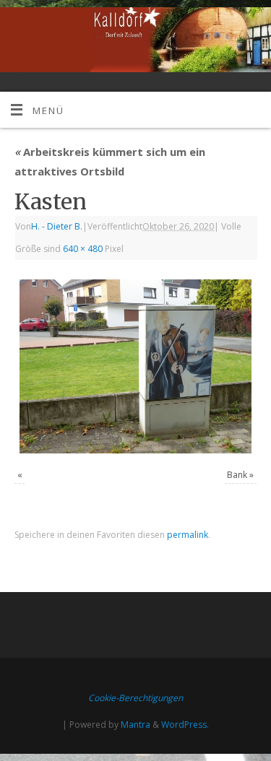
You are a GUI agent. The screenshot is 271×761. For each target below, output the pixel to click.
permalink (187, 535)
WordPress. (185, 724)
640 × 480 (83, 249)
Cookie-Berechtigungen (135, 698)
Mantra (135, 724)
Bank (237, 475)
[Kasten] (135, 366)
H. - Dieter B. (56, 226)
